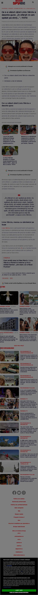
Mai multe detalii (9, 565)
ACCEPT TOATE (19, 590)
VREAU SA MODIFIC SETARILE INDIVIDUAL (18, 592)
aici (21, 571)
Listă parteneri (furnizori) (7, 587)
